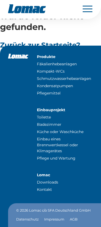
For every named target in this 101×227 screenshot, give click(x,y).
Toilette (44, 117)
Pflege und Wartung (56, 158)
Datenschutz (27, 219)
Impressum (54, 219)
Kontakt (44, 189)
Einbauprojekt (51, 109)
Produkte (46, 56)
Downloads (47, 182)
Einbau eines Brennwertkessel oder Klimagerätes (57, 145)
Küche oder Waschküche (60, 131)
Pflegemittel (49, 93)
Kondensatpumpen (55, 85)
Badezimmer (49, 124)
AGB (74, 219)
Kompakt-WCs (51, 71)
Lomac (43, 174)
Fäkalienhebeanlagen (57, 64)
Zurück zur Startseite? (40, 45)
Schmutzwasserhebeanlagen (64, 78)
